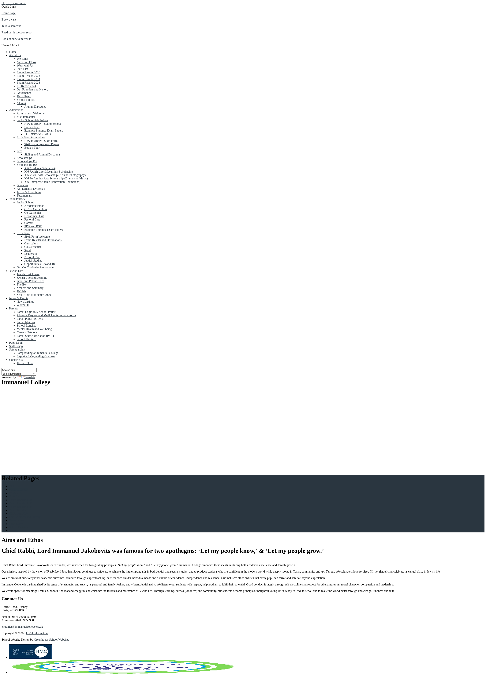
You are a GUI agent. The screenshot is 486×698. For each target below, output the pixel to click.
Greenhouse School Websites (51, 639)
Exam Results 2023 (28, 82)
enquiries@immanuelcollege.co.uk (22, 626)
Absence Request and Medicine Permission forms (46, 315)
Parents (13, 308)
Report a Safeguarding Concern (36, 356)
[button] (18, 45)
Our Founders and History (32, 89)
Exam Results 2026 (28, 72)
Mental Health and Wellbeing (34, 329)
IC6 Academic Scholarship (40, 168)
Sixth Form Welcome (37, 236)
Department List (34, 216)
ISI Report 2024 (26, 86)
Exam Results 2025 (28, 75)
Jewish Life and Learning (32, 277)
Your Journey (17, 199)
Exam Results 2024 (28, 79)
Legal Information (37, 633)
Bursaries (22, 185)
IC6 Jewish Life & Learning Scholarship (48, 171)
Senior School (25, 202)
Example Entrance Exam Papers (43, 130)
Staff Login (16, 346)
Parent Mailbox (26, 322)
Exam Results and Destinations (43, 240)
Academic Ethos (34, 205)
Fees (19, 151)
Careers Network (27, 332)
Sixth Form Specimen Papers (41, 144)
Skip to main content (14, 3)
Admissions (16, 110)
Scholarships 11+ (27, 161)
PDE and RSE (33, 226)
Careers (28, 222)
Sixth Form (23, 233)
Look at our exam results (16, 38)
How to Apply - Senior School (42, 123)
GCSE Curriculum (35, 209)
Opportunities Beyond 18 (39, 264)
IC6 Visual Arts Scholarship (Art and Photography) (55, 175)
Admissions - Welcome (30, 113)
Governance (24, 92)
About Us (15, 55)
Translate (29, 377)
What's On (23, 305)
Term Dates (24, 96)
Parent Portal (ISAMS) (30, 318)
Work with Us (25, 65)
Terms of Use (25, 363)
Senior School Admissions (32, 120)
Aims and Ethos (26, 62)
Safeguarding (17, 349)
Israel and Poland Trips (30, 281)
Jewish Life (16, 270)
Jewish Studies (33, 260)
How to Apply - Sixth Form (41, 140)
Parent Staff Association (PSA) (35, 335)
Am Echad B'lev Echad (31, 188)
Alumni (21, 103)
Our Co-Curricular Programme (35, 267)
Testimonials (24, 195)
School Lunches (26, 325)
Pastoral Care (32, 219)
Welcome (22, 58)
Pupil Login (16, 342)
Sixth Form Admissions (31, 137)
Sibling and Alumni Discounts (42, 154)
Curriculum (31, 243)
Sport (27, 250)
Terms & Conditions (29, 192)
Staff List (22, 69)
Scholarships (24, 157)
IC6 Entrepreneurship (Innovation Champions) (52, 181)
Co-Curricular (32, 212)
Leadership (31, 253)
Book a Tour (31, 127)
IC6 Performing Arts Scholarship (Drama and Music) (56, 178)
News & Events (18, 298)
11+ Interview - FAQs (37, 134)
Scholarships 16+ (27, 164)
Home (13, 51)
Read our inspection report (17, 32)
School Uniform (26, 339)
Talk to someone (11, 26)
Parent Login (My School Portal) (36, 311)
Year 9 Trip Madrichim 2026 (34, 294)
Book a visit (9, 19)
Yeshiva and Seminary (30, 288)
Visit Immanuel (26, 116)
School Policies (26, 99)
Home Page (9, 13)
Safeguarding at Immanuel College (37, 353)
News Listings (25, 301)
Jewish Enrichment (28, 274)
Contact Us (16, 359)
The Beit (22, 284)
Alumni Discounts (35, 106)
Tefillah (21, 291)
